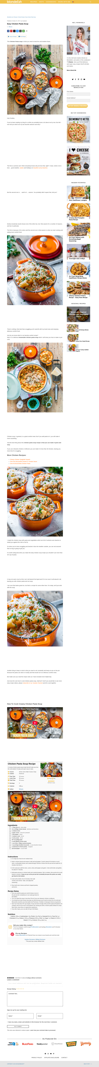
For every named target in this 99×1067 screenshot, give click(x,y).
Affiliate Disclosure (40, 939)
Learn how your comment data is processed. (43, 1030)
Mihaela (10, 26)
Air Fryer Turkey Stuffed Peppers (81, 350)
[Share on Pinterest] (11, 31)
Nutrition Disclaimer (30, 939)
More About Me (71, 70)
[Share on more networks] (20, 31)
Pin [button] (54, 778)
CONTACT (64, 1057)
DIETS (41, 2)
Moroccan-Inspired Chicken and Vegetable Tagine (78, 314)
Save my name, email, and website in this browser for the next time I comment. (32, 1022)
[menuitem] (73, 2)
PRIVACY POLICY (37, 1057)
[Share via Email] (23, 31)
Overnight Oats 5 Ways (77, 258)
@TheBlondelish (34, 927)
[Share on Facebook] (8, 31)
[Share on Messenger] (17, 31)
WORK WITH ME (64, 2)
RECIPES (33, 2)
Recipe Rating (11, 989)
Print (50, 778)
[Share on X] (14, 31)
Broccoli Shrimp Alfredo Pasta (82, 330)
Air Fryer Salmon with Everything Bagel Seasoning (76, 239)
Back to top (87, 1063)
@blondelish (22, 935)
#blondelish (49, 927)
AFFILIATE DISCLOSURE (51, 1057)
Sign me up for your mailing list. (17, 1010)
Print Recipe (23, 36)
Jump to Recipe (13, 36)
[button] (48, 781)
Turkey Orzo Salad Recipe (82, 341)
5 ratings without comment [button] (33, 978)
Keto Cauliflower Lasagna (78, 200)
